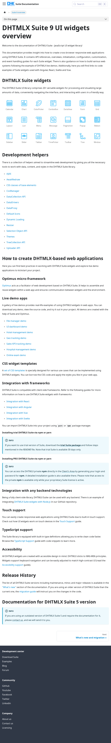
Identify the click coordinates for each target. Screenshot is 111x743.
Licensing (7, 727)
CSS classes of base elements (21, 185)
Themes (10, 236)
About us (6, 719)
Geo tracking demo (16, 338)
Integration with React (17, 401)
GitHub (5, 685)
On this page (10, 19)
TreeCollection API (15, 242)
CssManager (12, 190)
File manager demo (16, 320)
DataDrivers (12, 202)
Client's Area (68, 471)
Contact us (7, 723)
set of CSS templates (14, 370)
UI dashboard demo (16, 326)
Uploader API (13, 248)
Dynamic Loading (15, 219)
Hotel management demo (19, 332)
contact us (17, 620)
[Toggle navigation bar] (4, 4)
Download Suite (10, 657)
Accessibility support (12, 564)
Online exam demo (16, 355)
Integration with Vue (17, 412)
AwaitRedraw (13, 179)
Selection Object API (16, 230)
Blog (4, 665)
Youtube (6, 690)
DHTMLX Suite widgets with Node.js (32, 501)
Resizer (10, 225)
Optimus (6, 285)
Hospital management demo (21, 349)
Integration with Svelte (18, 418)
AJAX (8, 173)
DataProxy (11, 208)
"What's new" (9, 587)
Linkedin (6, 703)
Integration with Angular (19, 407)
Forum (5, 670)
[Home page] (4, 12)
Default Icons (13, 213)
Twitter (5, 698)
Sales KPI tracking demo (18, 343)
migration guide (27, 591)
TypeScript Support (24, 540)
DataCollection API (15, 196)
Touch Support (67, 521)
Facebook (7, 694)
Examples (7, 661)
